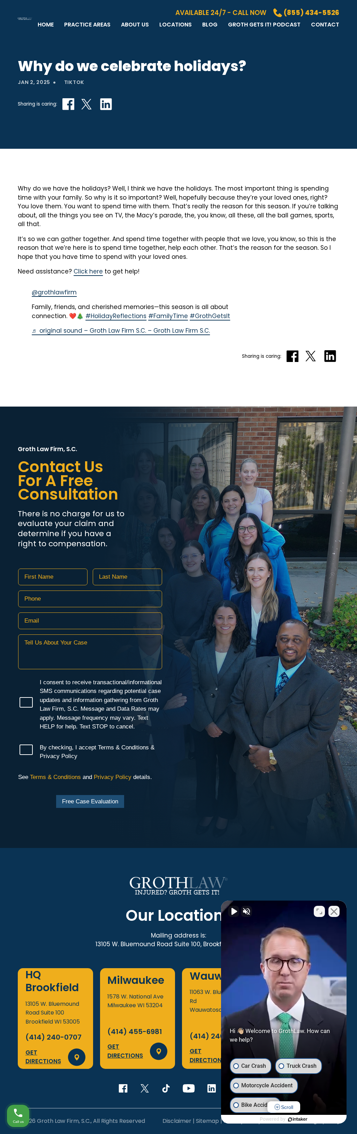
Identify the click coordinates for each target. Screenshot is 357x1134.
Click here (88, 271)
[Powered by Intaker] (297, 1119)
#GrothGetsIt (210, 316)
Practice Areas (87, 25)
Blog (210, 25)
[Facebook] (123, 1088)
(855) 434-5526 (311, 12)
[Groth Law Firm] (25, 30)
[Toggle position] (319, 911)
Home (46, 25)
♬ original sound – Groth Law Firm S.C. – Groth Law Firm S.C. (121, 330)
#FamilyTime (168, 316)
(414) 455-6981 (134, 1031)
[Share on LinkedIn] (106, 104)
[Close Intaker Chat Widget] (334, 911)
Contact (325, 25)
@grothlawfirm (54, 292)
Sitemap (207, 1121)
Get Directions (43, 1057)
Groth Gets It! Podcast (264, 25)
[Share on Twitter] (86, 104)
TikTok (74, 82)
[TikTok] (166, 1088)
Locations (175, 25)
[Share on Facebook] (68, 104)
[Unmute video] (233, 911)
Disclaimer (176, 1121)
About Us (135, 25)
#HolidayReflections (115, 316)
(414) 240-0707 (53, 1037)
